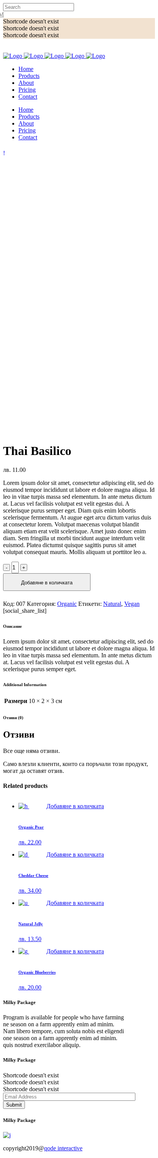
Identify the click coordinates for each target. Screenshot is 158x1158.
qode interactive (63, 1148)
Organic (67, 604)
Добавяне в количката (46, 583)
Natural (112, 604)
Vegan (132, 604)
